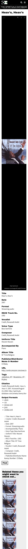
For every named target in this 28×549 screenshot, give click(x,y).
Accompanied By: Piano (14, 428)
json (5, 407)
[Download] (21, 17)
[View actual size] (18, 17)
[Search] (21, 2)
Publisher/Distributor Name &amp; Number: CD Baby (15, 457)
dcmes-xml (8, 405)
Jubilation (5, 377)
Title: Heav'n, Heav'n (13, 416)
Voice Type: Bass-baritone (15, 431)
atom (6, 400)
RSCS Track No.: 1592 (13, 438)
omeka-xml (8, 410)
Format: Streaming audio (15, 426)
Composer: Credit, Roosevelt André (11, 452)
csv (5, 402)
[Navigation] (24, 2)
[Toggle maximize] (24, 17)
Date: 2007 (10, 424)
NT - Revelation (16, 377)
